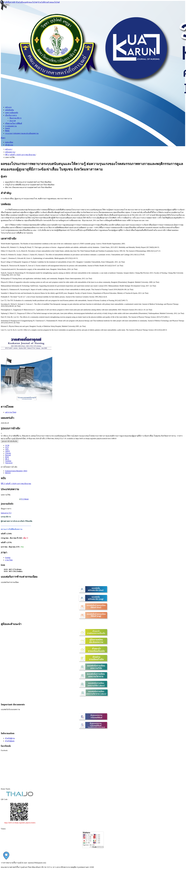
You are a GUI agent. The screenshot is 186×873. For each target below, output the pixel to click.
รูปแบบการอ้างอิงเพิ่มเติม (9, 441)
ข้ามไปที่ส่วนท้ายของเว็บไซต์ (49, 2)
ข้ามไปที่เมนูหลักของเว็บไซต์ (27, 2)
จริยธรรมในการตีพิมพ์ (13, 123)
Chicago (8, 453)
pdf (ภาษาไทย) (10, 412)
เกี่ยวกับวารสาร (11, 115)
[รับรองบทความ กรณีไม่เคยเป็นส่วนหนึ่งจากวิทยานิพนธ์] (93, 729)
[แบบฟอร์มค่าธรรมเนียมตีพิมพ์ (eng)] (93, 619)
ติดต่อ (7, 131)
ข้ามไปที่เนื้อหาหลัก (8, 2)
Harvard (8, 455)
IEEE (7, 457)
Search (7, 128)
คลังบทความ (10, 152)
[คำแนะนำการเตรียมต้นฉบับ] (93, 653)
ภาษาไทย (8, 560)
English (7, 558)
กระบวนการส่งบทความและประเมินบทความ (22, 133)
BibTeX (8, 473)
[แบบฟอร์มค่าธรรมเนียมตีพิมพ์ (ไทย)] (93, 610)
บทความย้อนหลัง (11, 113)
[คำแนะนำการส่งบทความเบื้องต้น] (93, 636)
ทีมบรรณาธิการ (15, 118)
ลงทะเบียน (9, 142)
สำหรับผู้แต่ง (9, 741)
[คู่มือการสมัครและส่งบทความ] (93, 644)
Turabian (8, 461)
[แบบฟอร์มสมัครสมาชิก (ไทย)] (93, 593)
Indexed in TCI (6, 513)
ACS (7, 447)
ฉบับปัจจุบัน (9, 110)
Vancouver (8, 463)
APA (7, 449)
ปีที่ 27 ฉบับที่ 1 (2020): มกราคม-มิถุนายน (20, 155)
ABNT (7, 451)
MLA (7, 459)
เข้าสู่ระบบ (9, 145)
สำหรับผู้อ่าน (10, 738)
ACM (7, 445)
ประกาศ (12, 121)
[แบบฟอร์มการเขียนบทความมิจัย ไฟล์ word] (93, 687)
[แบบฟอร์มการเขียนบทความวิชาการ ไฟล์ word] (93, 696)
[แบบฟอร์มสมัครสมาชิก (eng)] (93, 601)
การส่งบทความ (11, 126)
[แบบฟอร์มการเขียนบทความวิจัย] (93, 670)
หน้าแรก (8, 107)
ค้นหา (3, 138)
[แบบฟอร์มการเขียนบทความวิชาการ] (93, 679)
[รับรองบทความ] (93, 720)
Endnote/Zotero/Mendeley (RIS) (16, 471)
